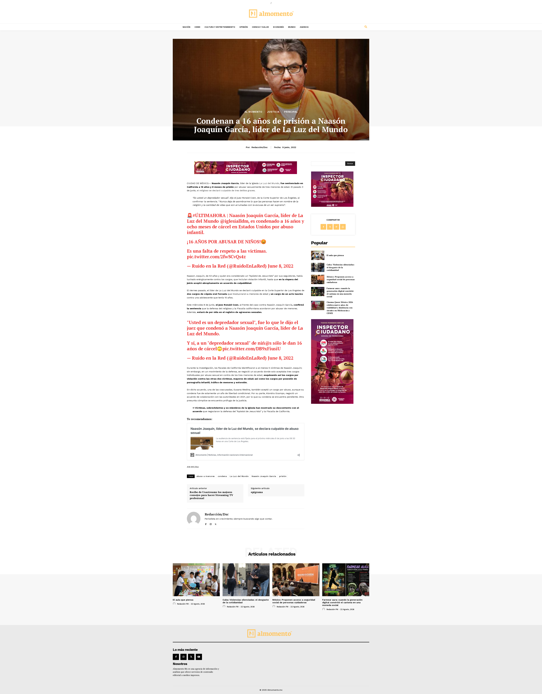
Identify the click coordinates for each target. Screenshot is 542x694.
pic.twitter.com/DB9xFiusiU (251, 349)
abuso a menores (205, 476)
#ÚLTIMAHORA (209, 215)
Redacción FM (183, 604)
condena (222, 476)
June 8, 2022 (280, 266)
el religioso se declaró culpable (214, 190)
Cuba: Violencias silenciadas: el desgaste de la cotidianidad (341, 267)
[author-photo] (174, 603)
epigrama (257, 492)
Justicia (273, 112)
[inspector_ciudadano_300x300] (332, 206)
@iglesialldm (234, 221)
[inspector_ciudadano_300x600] (332, 403)
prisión (283, 476)
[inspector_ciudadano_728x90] (245, 173)
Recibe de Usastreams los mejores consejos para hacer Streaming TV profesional (211, 495)
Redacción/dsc (260, 147)
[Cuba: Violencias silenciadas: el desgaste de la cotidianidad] (317, 267)
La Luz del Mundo (269, 183)
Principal (291, 112)
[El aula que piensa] (317, 255)
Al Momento (253, 112)
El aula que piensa (335, 255)
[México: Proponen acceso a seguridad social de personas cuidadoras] (317, 279)
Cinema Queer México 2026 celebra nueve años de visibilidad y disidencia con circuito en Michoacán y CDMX (340, 307)
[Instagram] (211, 524)
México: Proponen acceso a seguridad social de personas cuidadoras (341, 279)
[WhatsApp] (343, 227)
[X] (216, 524)
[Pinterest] (336, 227)
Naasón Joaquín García (264, 476)
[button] (347, 27)
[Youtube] (199, 657)
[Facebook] (206, 524)
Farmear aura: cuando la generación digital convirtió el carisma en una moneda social (340, 292)
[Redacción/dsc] (193, 518)
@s (268, 343)
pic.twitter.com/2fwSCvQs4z (216, 257)
